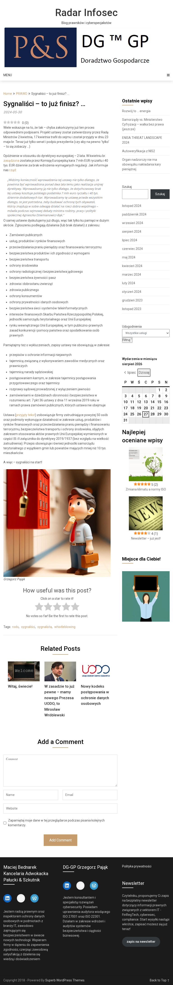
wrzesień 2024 (132, 223)
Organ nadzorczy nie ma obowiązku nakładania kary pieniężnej (141, 164)
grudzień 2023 (132, 300)
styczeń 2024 (131, 292)
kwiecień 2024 (132, 266)
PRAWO (21, 93)
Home (7, 93)
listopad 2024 (131, 206)
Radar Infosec (86, 13)
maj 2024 (128, 257)
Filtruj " (127, 340)
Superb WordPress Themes (64, 980)
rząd (12, 170)
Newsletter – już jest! (146, 538)
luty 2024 (128, 283)
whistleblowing (64, 627)
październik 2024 (134, 214)
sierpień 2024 (131, 231)
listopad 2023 (131, 309)
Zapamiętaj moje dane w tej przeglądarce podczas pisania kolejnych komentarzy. (56, 823)
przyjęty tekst (25, 415)
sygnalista (44, 627)
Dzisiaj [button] (144, 372)
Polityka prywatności (136, 866)
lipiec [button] (131, 372)
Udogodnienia (132, 326)
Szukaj (127, 187)
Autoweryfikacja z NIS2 (138, 151)
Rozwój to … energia (136, 111)
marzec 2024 (131, 274)
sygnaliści (28, 627)
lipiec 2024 (129, 240)
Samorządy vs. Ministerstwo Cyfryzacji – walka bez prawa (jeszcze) (143, 124)
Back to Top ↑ (160, 980)
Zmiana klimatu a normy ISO (146, 489)
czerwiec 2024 (132, 249)
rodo (15, 627)
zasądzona (11, 160)
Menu (7, 75)
